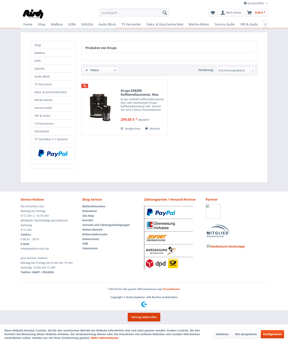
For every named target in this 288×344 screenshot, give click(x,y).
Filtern (94, 70)
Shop (37, 45)
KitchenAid (41, 131)
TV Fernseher (43, 84)
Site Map (88, 216)
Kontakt (87, 220)
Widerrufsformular (95, 234)
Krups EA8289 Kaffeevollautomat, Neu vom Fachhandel (139, 92)
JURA (37, 61)
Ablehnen (222, 334)
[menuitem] (134, 13)
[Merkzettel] (213, 13)
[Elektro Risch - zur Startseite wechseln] (33, 14)
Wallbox (39, 53)
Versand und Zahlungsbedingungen (106, 225)
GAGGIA (39, 68)
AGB (85, 243)
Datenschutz (90, 239)
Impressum (90, 248)
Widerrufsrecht (92, 229)
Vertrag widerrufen (144, 317)
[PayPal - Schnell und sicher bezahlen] (53, 153)
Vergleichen (132, 128)
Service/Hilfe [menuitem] (256, 3)
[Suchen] (165, 13)
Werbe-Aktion (43, 100)
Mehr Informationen (105, 338)
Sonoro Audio (43, 108)
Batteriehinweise (93, 206)
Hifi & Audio (42, 115)
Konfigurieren (272, 334)
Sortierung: (206, 70)
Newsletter (89, 211)
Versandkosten (171, 289)
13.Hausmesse (43, 123)
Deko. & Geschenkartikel (50, 92)
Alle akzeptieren (246, 334)
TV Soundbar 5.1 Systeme (51, 139)
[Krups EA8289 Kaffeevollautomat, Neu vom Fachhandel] (100, 107)
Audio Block (42, 76)
